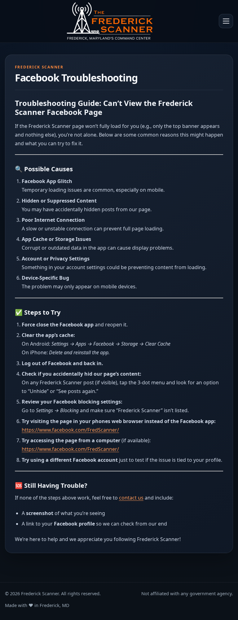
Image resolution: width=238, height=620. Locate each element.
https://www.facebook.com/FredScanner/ (70, 429)
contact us (131, 497)
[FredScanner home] (109, 21)
